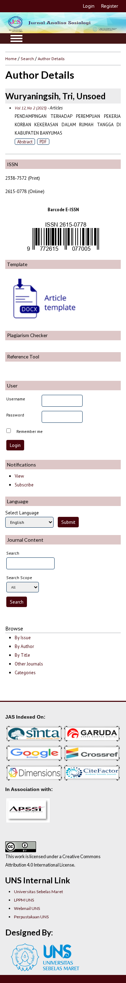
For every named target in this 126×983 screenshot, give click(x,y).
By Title (22, 655)
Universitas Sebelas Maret (38, 891)
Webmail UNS (27, 908)
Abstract (25, 141)
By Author (24, 646)
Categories (25, 673)
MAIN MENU (16, 38)
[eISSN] (63, 251)
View (19, 476)
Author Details (51, 58)
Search (27, 58)
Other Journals (29, 664)
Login (88, 6)
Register (109, 6)
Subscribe (24, 485)
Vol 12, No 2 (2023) (31, 108)
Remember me (29, 431)
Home (11, 58)
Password (15, 415)
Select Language (22, 513)
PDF (43, 141)
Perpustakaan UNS (31, 916)
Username (15, 398)
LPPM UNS (24, 900)
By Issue (23, 638)
